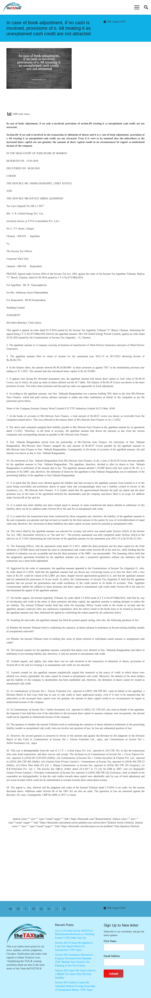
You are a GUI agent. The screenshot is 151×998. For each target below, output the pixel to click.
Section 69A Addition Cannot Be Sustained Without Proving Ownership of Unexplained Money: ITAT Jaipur (75, 986)
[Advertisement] (112, 81)
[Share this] (18, 908)
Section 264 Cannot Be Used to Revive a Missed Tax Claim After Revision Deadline (75, 974)
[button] (136, 7)
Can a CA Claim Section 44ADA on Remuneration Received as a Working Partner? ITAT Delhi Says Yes (74, 934)
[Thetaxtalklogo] (13, 7)
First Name (110, 941)
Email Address (112, 956)
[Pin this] (41, 908)
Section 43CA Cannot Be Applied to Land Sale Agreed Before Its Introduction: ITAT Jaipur (74, 946)
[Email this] (10, 908)
